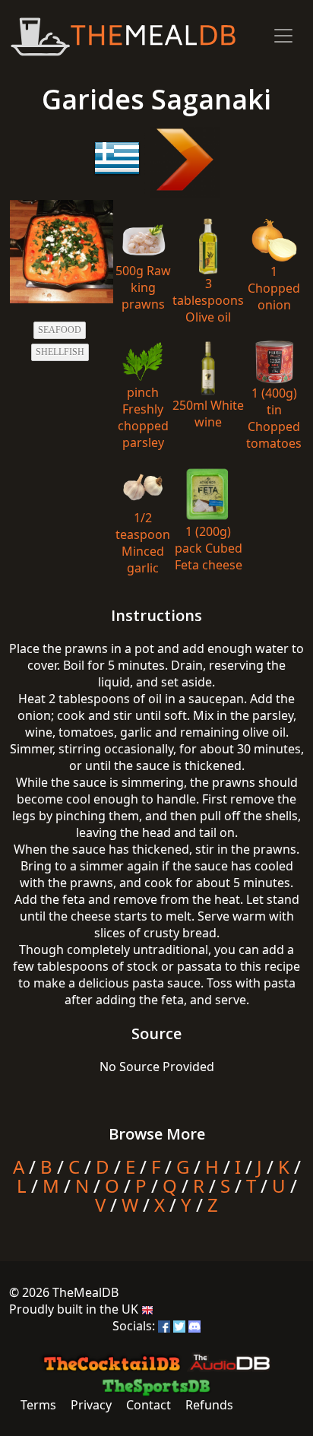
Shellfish (60, 352)
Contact (148, 1404)
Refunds (209, 1404)
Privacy (91, 1404)
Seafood (59, 330)
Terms (38, 1404)
